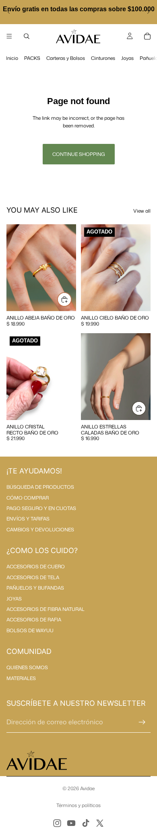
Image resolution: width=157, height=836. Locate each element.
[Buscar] (26, 36)
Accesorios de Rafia (33, 619)
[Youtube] (71, 823)
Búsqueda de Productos (40, 487)
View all (142, 210)
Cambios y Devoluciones (40, 529)
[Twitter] (100, 823)
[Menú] (9, 36)
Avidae (87, 788)
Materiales (21, 678)
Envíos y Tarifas (28, 518)
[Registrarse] (142, 722)
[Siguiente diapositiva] (148, 12)
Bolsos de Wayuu (30, 630)
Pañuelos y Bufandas (35, 587)
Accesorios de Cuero (35, 566)
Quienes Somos (27, 667)
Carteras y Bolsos (65, 58)
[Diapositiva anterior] (9, 12)
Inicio (12, 58)
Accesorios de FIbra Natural (45, 609)
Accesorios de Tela (32, 577)
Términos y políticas (78, 805)
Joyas (127, 58)
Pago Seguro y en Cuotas (41, 508)
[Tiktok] (86, 823)
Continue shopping (78, 154)
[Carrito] (147, 36)
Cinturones (103, 58)
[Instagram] (57, 823)
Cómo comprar (27, 497)
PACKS (32, 58)
